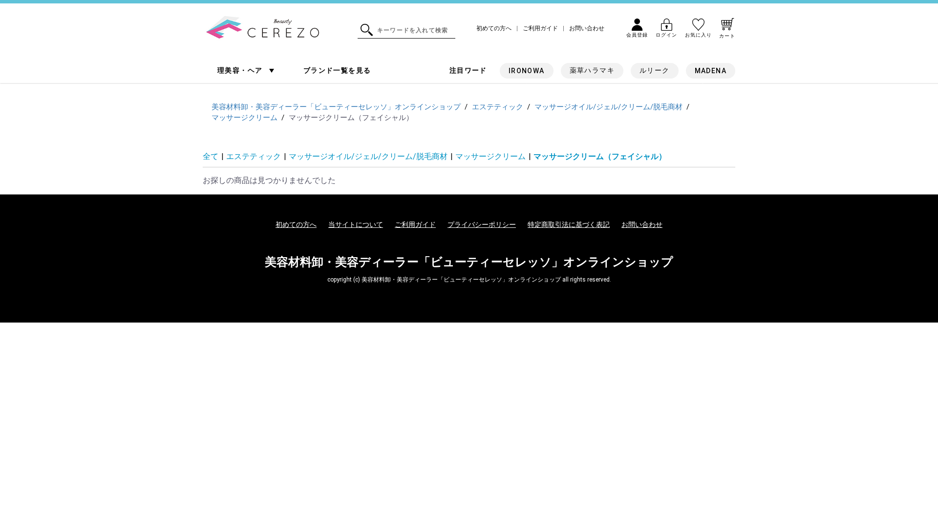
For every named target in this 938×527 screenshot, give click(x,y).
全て (210, 156)
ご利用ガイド (540, 28)
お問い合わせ (586, 28)
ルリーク (655, 70)
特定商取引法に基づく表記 (569, 224)
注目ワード (468, 70)
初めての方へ (494, 28)
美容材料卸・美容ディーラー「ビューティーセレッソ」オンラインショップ (469, 262)
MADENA (710, 71)
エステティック (253, 156)
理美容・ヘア (241, 70)
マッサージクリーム (490, 156)
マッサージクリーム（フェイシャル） (599, 156)
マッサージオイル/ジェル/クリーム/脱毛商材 (368, 156)
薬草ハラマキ (592, 70)
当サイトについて (355, 224)
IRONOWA (527, 71)
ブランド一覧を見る (337, 70)
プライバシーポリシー (482, 224)
